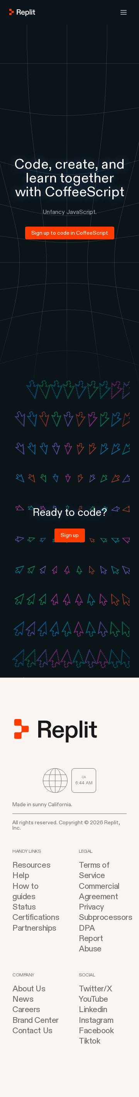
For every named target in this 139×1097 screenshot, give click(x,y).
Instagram (96, 1020)
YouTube (93, 999)
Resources (31, 865)
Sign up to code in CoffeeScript (69, 233)
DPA (87, 928)
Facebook (96, 1031)
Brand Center (35, 1020)
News (22, 999)
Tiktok (89, 1041)
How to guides (25, 891)
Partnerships (34, 928)
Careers (26, 1009)
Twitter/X (95, 989)
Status (24, 907)
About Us (29, 989)
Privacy (91, 907)
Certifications (35, 917)
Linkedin (93, 1009)
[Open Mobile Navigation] (123, 12)
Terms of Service (94, 870)
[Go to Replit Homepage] (22, 12)
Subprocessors (103, 917)
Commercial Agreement (99, 891)
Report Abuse (91, 943)
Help (20, 875)
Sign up (70, 535)
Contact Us (32, 1031)
